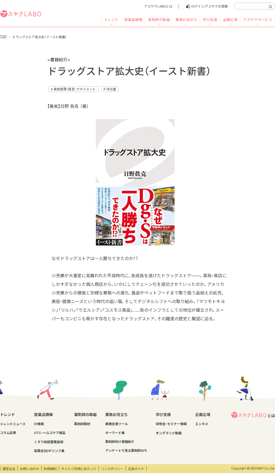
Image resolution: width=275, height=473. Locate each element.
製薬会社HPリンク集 (49, 451)
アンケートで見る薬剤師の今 (126, 451)
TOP (3, 36)
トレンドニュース (13, 424)
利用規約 (50, 469)
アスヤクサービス (257, 19)
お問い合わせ (29, 469)
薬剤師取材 (82, 424)
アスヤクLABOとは (158, 6)
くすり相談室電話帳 (48, 442)
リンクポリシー (112, 469)
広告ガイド (136, 469)
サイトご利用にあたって (78, 469)
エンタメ (201, 424)
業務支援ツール (116, 424)
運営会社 (8, 469)
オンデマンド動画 (169, 433)
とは (271, 415)
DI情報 (39, 424)
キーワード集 (115, 433)
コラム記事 (8, 433)
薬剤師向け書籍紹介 (119, 442)
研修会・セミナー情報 (171, 424)
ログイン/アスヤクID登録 (209, 6)
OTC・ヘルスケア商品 (50, 433)
